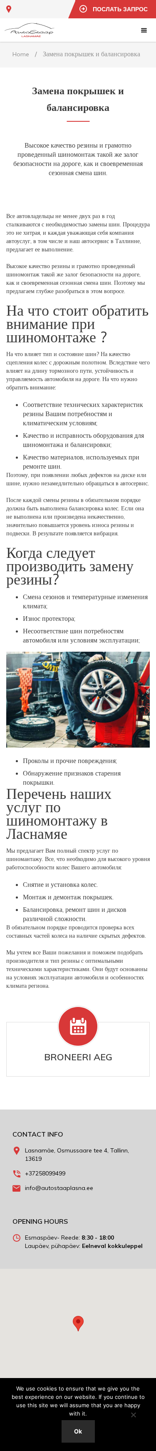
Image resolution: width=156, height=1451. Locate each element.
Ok (78, 1431)
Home (20, 54)
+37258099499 (45, 1173)
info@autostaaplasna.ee (59, 1188)
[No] (133, 1415)
